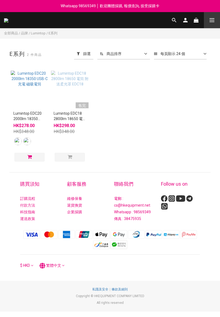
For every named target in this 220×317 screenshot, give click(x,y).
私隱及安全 (100, 289)
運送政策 (27, 219)
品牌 (24, 33)
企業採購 (74, 212)
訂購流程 (27, 198)
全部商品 (11, 33)
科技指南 (27, 212)
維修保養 (74, 198)
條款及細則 (120, 289)
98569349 (142, 212)
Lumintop (38, 33)
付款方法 (27, 205)
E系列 (53, 33)
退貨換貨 (74, 205)
